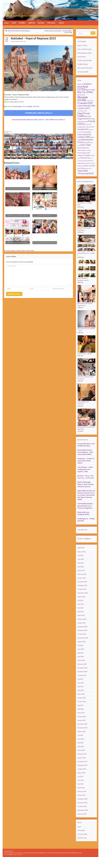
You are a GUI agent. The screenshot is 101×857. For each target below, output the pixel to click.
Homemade (86, 132)
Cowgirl (89, 100)
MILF (86, 145)
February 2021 (81, 716)
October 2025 (81, 589)
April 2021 (80, 709)
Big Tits (85, 92)
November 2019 (82, 765)
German (90, 127)
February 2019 (81, 791)
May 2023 (80, 686)
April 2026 (80, 566)
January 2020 (81, 758)
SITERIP (80, 165)
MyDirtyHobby (83, 148)
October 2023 (81, 675)
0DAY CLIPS (81, 45)
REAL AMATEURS (21, 41)
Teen (82, 170)
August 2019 (81, 773)
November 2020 (82, 728)
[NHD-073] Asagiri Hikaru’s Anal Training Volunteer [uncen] (85, 484)
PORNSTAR (81, 64)
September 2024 (82, 638)
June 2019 (80, 780)
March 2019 (81, 787)
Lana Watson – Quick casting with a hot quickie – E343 (85, 469)
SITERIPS (22, 23)
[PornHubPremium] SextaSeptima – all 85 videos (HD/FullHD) (85, 452)
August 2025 (81, 596)
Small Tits (89, 166)
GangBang (81, 127)
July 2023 (80, 679)
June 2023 (80, 683)
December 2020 (82, 724)
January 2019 (81, 795)
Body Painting (10, 250)
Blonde (81, 95)
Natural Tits (83, 155)
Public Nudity (30, 250)
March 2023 (81, 694)
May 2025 (80, 608)
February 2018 (81, 814)
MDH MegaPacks (82, 53)
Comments (82, 834)
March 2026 (81, 570)
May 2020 (80, 743)
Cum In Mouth (86, 105)
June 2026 (80, 559)
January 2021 (81, 720)
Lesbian (83, 137)
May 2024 (80, 653)
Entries (81, 830)
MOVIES (41, 23)
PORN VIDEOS (82, 60)
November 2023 (82, 671)
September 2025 (82, 593)
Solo (80, 168)
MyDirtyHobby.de (83, 153)
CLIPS (14, 23)
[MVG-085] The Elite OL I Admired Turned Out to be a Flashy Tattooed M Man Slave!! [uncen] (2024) (86, 495)
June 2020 (80, 739)
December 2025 (82, 581)
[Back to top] (96, 852)
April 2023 (80, 690)
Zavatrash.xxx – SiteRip (84, 353)
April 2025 (80, 611)
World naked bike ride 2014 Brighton (19, 31)
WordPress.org (82, 838)
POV (85, 158)
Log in (79, 826)
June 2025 (80, 604)
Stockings (87, 168)
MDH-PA (32, 23)
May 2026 (80, 563)
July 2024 (80, 645)
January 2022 (81, 698)
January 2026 (81, 578)
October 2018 (81, 806)
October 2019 (81, 769)
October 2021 (81, 701)
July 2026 (80, 555)
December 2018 (82, 799)
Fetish (88, 124)
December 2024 (82, 626)
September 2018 (82, 810)
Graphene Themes (18, 854)
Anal (82, 88)
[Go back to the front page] (50, 10)
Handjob (82, 129)
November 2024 (82, 630)
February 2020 (81, 754)
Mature (86, 142)
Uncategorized (82, 72)
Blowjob (82, 98)
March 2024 (81, 660)
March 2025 (81, 615)
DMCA (61, 23)
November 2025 (82, 585)
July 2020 (80, 735)
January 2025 (81, 623)
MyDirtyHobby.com (84, 150)
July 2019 (80, 776)
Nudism (23, 250)
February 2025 (81, 619)
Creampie (85, 103)
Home (6, 23)
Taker (13, 41)
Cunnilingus (82, 110)
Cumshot (83, 108)
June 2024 (80, 649)
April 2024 (80, 656)
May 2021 (80, 705)
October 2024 (81, 634)
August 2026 (81, 552)
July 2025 (80, 600)
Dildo (87, 116)
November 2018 (82, 802)
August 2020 (81, 731)
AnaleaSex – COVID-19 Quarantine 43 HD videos (85, 461)
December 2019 (82, 761)
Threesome (85, 173)
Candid (18, 250)
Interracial (84, 134)
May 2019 (80, 784)
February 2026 (81, 574)
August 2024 (81, 641)
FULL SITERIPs (82, 49)
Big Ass (90, 90)
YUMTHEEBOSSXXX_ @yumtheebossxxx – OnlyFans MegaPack (85, 506)
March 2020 (81, 750)
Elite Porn (10, 12)
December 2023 (82, 668)
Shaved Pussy (89, 163)
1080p (80, 84)
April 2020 (80, 746)
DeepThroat (83, 114)
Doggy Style (83, 119)
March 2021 (81, 713)
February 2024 (81, 664)
